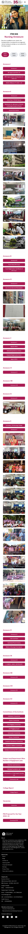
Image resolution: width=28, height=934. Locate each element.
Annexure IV (14, 283)
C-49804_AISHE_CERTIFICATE (14, 664)
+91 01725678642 (8, 897)
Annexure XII (14, 660)
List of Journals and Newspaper (14, 288)
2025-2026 (22, 54)
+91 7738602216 (18, 892)
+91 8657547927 (9, 887)
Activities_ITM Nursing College (14, 425)
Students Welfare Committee (14, 745)
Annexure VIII (14, 385)
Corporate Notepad (7, 864)
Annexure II (14, 96)
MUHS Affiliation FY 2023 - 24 (14, 83)
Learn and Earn (14, 638)
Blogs (3, 858)
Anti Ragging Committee (14, 724)
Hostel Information (14, 110)
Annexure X (14, 429)
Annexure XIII (14, 677)
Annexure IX (14, 398)
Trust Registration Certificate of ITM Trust (14, 269)
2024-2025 (14, 54)
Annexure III (14, 260)
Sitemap (4, 867)
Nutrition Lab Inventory (14, 765)
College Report (14, 792)
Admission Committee (14, 716)
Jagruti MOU (14, 359)
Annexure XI (14, 634)
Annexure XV (14, 703)
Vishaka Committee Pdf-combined (14, 750)
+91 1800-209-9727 (13, 883)
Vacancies (14, 805)
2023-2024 (5, 54)
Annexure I (14, 68)
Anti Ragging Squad (14, 729)
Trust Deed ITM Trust (14, 264)
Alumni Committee (14, 720)
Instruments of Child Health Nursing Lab (14, 774)
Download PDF (14, 820)
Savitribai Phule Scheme (14, 643)
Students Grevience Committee (14, 741)
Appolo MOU (14, 346)
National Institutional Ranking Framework (12, 911)
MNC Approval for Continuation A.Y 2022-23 (14, 77)
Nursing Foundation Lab (14, 769)
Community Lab (14, 779)
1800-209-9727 (13, 881)
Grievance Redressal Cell (8, 908)
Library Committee (14, 737)
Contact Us (5, 860)
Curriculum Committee (14, 733)
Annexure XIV (14, 690)
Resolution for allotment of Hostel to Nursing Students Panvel (14, 105)
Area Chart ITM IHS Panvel (14, 100)
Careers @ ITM (6, 862)
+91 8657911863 (9, 892)
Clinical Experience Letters (14, 351)
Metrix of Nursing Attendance (14, 647)
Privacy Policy (5, 869)
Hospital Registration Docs (14, 355)
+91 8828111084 (8, 901)
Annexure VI (14, 372)
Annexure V (14, 342)
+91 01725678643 (18, 897)
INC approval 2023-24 (14, 72)
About (3, 856)
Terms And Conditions (7, 871)
